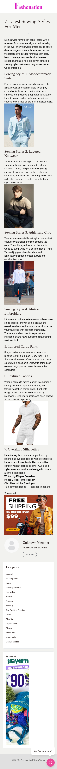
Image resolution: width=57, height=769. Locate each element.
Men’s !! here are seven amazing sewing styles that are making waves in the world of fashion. (26, 64)
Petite (8, 614)
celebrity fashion (13, 587)
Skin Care (10, 633)
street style (11, 637)
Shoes (9, 628)
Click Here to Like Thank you (19, 483)
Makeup (9, 605)
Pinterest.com (27, 480)
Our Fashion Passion (15, 610)
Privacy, (35, 760)
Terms (42, 760)
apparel (46, 487)
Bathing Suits (12, 578)
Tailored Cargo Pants (23, 346)
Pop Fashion (11, 623)
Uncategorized (12, 642)
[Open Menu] (4, 6)
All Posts (30, 554)
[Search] (51, 6)
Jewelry (9, 601)
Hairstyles (10, 592)
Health (9, 596)
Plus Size (10, 619)
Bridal (8, 583)
